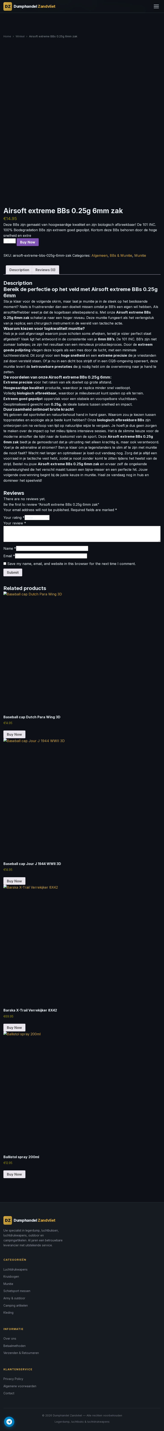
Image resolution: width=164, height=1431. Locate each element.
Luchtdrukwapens (15, 1269)
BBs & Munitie (121, 255)
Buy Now (27, 242)
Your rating (14, 517)
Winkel (20, 36)
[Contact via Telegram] (9, 1422)
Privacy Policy (13, 1379)
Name (9, 548)
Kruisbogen (11, 1276)
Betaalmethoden (14, 1346)
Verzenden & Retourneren (21, 1353)
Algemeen (99, 255)
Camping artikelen (15, 1305)
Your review (14, 523)
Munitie (140, 255)
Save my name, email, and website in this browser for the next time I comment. (71, 564)
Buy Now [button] (14, 734)
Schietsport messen (16, 1291)
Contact (8, 1393)
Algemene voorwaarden (19, 1386)
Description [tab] (19, 270)
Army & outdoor (14, 1298)
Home (7, 36)
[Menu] (156, 6)
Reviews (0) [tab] (45, 270)
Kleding (8, 1312)
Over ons (9, 1338)
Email (9, 556)
